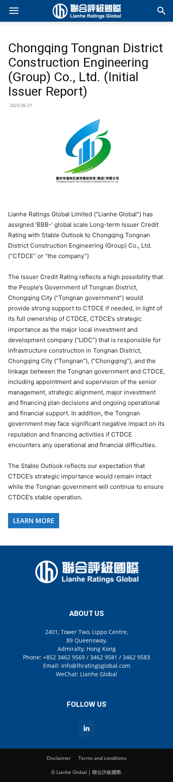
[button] (14, 11)
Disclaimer (59, 758)
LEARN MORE (33, 520)
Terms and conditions (102, 758)
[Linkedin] (86, 728)
